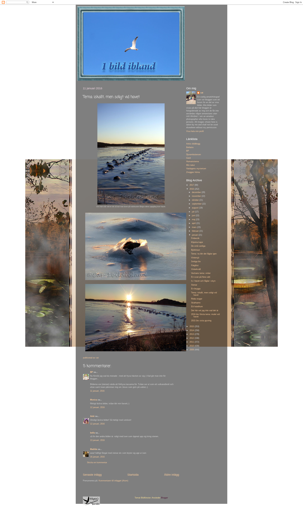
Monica (93, 400)
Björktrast (195, 250)
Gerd (188, 158)
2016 (192, 189)
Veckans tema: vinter (201, 273)
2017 (192, 185)
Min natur (190, 165)
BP (91, 372)
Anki (92, 416)
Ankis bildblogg (193, 144)
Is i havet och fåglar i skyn (203, 281)
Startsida (133, 474)
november (197, 196)
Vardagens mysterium (196, 169)
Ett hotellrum (197, 306)
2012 (192, 338)
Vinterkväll (196, 269)
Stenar (194, 285)
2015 (192, 326)
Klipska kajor (197, 242)
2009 (192, 350)
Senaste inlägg (92, 474)
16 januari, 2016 (97, 457)
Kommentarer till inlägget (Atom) (113, 481)
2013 (192, 334)
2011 (192, 342)
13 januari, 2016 (97, 440)
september (197, 204)
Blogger (164, 498)
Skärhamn (195, 303)
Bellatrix (190, 147)
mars (194, 227)
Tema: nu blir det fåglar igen (204, 254)
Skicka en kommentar (97, 462)
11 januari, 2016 (97, 391)
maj (194, 219)
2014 (192, 330)
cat (201, 93)
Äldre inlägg (171, 474)
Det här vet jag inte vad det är (204, 310)
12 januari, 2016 (97, 407)
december (197, 192)
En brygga (195, 289)
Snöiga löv (196, 261)
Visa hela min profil (195, 131)
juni (194, 215)
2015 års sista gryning (201, 321)
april (194, 223)
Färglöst (195, 265)
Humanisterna (192, 161)
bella (92, 433)
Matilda (93, 449)
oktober (195, 200)
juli (193, 212)
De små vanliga (198, 246)
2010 (192, 346)
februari (195, 231)
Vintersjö (195, 258)
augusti (195, 208)
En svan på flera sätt (200, 277)
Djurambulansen (193, 154)
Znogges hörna (193, 172)
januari (195, 235)
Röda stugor (196, 299)
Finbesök (195, 238)
